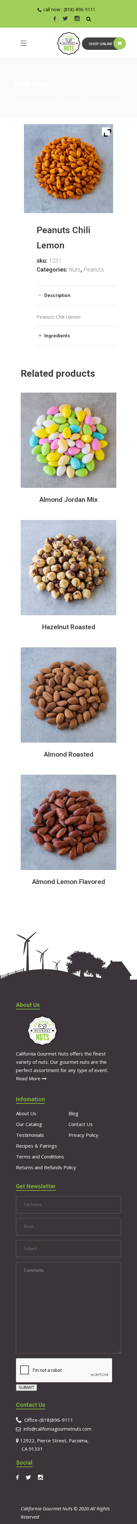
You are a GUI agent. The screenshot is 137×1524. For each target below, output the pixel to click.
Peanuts (71, 103)
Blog (73, 1113)
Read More (29, 1078)
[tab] (76, 295)
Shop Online (100, 43)
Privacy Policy (83, 1135)
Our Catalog (29, 1124)
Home (19, 103)
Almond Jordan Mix (68, 499)
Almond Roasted (68, 754)
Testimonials (30, 1135)
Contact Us (80, 1124)
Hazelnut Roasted (68, 627)
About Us (26, 1113)
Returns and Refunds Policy (46, 1167)
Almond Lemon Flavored (68, 882)
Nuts (56, 103)
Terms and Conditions (40, 1156)
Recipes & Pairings (36, 1146)
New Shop (37, 103)
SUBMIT (26, 1387)
